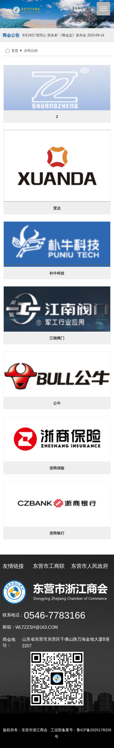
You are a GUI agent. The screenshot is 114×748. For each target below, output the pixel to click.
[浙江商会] (57, 14)
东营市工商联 (49, 566)
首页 (14, 51)
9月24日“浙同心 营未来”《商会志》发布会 (63, 35)
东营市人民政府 (89, 566)
